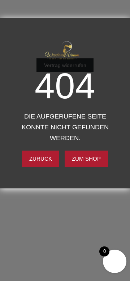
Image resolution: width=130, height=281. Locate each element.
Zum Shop (86, 159)
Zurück (40, 159)
